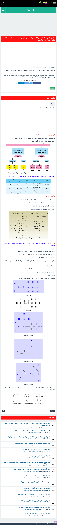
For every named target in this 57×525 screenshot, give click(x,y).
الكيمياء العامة (36, 465)
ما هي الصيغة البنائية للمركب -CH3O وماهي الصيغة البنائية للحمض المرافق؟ (29, 437)
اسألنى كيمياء (26, 471)
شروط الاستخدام (39, 523)
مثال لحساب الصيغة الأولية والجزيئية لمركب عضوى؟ (35, 482)
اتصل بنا (54, 523)
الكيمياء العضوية (39, 67)
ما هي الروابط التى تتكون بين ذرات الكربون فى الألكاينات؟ (34, 494)
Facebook (38, 82)
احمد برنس (27, 445)
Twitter (29, 82)
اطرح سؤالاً (31, 10)
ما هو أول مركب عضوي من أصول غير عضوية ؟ (37, 488)
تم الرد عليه (53, 107)
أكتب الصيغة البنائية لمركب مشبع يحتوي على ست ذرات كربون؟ (32, 430)
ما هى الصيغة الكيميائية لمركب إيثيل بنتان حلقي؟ (37, 456)
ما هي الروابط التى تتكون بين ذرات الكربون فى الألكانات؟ (34, 501)
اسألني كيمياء (26, 451)
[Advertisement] (28, 24)
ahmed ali (28, 483)
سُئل (54, 67)
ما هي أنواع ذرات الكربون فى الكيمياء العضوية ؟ (37, 513)
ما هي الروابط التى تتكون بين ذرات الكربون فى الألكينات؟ (34, 507)
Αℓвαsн (27, 457)
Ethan (28, 427)
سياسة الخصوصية (47, 523)
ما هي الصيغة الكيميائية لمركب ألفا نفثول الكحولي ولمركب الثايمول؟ (31, 443)
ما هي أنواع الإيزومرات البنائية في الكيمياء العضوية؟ (36, 475)
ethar (29, 438)
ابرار (30, 465)
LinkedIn (21, 82)
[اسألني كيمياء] (45, 2)
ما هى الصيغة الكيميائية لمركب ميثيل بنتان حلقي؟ (36, 449)
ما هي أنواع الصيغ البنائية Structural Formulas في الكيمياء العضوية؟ (31, 469)
